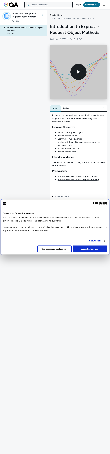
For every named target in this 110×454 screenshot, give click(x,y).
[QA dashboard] (11, 4)
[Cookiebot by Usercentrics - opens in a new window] (95, 204)
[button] (78, 4)
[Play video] (78, 72)
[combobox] (48, 5)
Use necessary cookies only (54, 249)
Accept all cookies (89, 249)
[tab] (55, 108)
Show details (95, 241)
